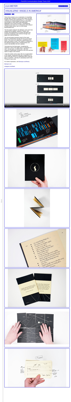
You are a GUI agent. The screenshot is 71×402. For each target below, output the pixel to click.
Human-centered (8, 14)
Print (13, 14)
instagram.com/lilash (9, 66)
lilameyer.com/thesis (24, 61)
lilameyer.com (7, 64)
